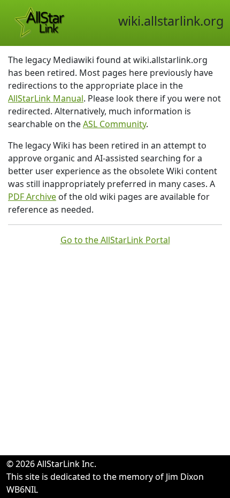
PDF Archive (32, 197)
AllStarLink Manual (45, 98)
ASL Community (114, 124)
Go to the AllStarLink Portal (115, 240)
